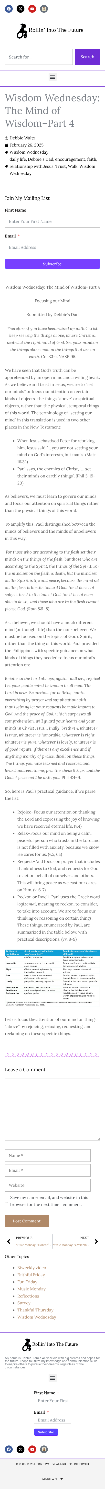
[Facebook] (9, 9)
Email (10, 236)
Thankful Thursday (35, 1310)
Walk (72, 166)
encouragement (70, 159)
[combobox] (39, 57)
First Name (15, 210)
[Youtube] (32, 9)
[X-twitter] (20, 9)
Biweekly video (31, 1267)
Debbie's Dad (40, 159)
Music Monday (31, 1289)
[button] (53, 77)
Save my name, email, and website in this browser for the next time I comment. (49, 1201)
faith (91, 159)
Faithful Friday (31, 1274)
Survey (24, 1303)
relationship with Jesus (31, 166)
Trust (60, 166)
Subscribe (52, 263)
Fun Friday (27, 1282)
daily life (18, 159)
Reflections (28, 1296)
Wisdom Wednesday (29, 152)
